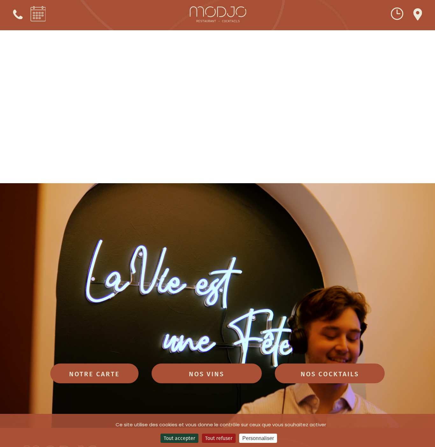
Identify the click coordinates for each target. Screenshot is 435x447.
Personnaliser (258, 438)
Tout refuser (218, 438)
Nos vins (206, 374)
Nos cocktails (330, 374)
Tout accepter (179, 438)
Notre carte (94, 374)
